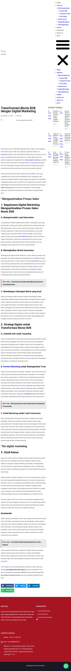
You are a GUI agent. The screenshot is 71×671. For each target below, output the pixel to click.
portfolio (60, 30)
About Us (60, 33)
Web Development (64, 8)
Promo (59, 27)
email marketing (22, 236)
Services (60, 5)
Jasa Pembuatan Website (45, 617)
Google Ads (35, 261)
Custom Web (63, 11)
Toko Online (63, 16)
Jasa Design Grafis (43, 614)
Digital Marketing (63, 22)
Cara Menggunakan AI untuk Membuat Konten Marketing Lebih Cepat (57, 157)
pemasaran (4, 154)
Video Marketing (63, 25)
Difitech (42, 665)
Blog (58, 36)
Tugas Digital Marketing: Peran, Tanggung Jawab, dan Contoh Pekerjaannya (57, 139)
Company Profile (64, 13)
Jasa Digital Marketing (44, 611)
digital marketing (6, 187)
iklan (33, 157)
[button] (62, 52)
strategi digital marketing (32, 160)
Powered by (62, 668)
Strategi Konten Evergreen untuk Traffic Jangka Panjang (56, 116)
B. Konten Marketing (10, 366)
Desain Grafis (62, 19)
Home (58, 3)
